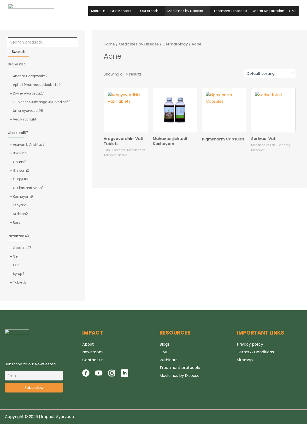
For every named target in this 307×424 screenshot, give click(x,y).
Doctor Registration (268, 10)
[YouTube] (98, 375)
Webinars (168, 360)
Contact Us (93, 360)
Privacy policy (250, 344)
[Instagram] (111, 375)
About (88, 344)
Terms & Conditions (255, 352)
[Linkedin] (124, 375)
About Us (98, 10)
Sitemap (245, 360)
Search (18, 51)
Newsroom (92, 352)
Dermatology (175, 44)
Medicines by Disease (185, 10)
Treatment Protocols (229, 10)
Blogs (164, 344)
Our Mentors (120, 10)
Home (109, 44)
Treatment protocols (179, 367)
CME (292, 10)
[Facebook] (86, 375)
